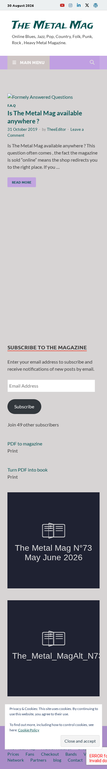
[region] (53, 267)
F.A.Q (11, 105)
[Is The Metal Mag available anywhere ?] (53, 97)
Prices (13, 754)
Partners (38, 759)
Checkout (50, 754)
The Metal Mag (52, 25)
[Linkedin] (78, 5)
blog (57, 759)
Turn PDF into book (27, 469)
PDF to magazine (24, 443)
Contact (75, 759)
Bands (71, 754)
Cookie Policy (28, 730)
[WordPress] (95, 5)
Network (15, 759)
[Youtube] (62, 5)
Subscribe (24, 406)
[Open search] (92, 62)
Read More (19, 180)
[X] (87, 5)
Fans (30, 754)
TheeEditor (56, 129)
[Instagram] (70, 5)
